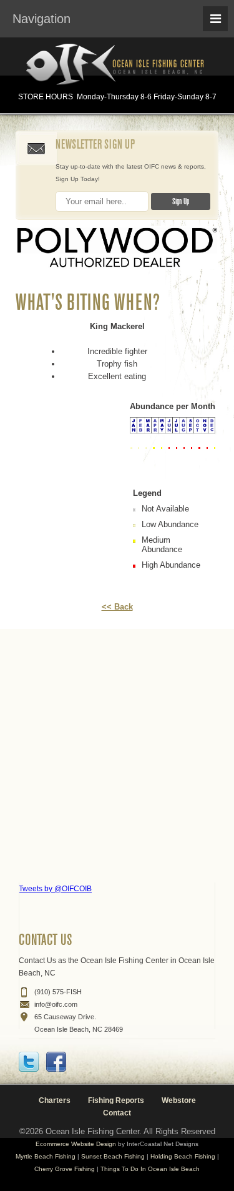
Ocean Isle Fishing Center (117, 65)
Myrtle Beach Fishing (46, 1156)
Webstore (179, 1100)
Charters (55, 1100)
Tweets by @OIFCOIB (55, 888)
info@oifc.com (55, 1004)
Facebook (56, 1062)
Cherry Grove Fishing (64, 1168)
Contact (117, 1113)
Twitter (29, 1062)
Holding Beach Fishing (182, 1156)
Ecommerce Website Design (76, 1143)
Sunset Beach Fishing (113, 1156)
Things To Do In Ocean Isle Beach (150, 1168)
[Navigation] (215, 18)
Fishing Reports (116, 1100)
